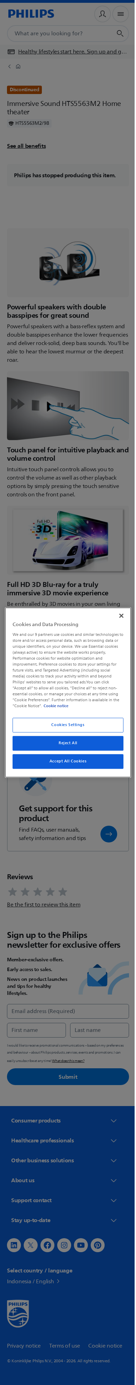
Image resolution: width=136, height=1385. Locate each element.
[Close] (118, 615)
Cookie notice (54, 706)
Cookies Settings (65, 725)
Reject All (65, 743)
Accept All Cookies (65, 761)
